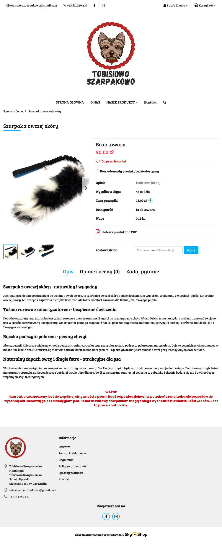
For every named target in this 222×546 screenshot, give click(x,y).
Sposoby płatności (71, 473)
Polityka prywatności (73, 466)
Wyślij (191, 250)
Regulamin (66, 460)
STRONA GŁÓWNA (70, 102)
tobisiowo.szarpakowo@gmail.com (32, 490)
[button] (205, 5)
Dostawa (64, 447)
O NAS (95, 102)
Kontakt (150, 102)
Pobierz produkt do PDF (119, 232)
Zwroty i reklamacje (72, 453)
